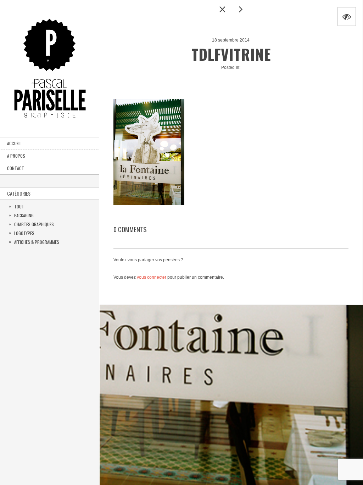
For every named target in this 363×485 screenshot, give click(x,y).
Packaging (24, 215)
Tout (19, 206)
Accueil (14, 143)
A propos (16, 156)
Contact (15, 168)
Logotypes (24, 233)
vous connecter (151, 277)
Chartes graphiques (34, 224)
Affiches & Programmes (36, 242)
